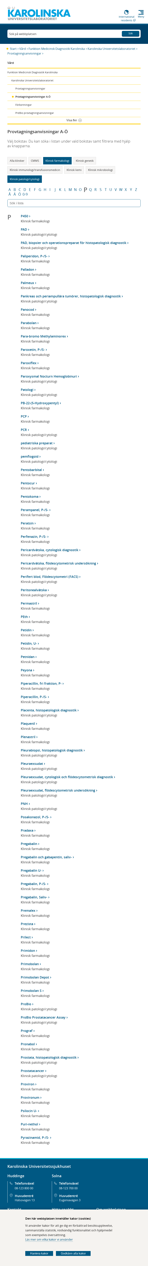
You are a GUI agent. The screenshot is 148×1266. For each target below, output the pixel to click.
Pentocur (28, 483)
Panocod (27, 309)
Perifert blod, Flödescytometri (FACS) (49, 576)
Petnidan (27, 657)
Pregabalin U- (31, 870)
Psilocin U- (29, 1111)
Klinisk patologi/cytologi (25, 179)
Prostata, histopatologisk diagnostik (49, 1057)
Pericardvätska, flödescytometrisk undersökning (58, 563)
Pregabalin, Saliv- (34, 897)
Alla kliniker (17, 160)
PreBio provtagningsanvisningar (34, 113)
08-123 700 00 (68, 1188)
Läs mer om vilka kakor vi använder (49, 1239)
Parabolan (28, 323)
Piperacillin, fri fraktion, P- (41, 683)
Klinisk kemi (74, 170)
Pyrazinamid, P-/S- (35, 1137)
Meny (141, 16)
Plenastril (28, 737)
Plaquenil (28, 723)
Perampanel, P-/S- (34, 510)
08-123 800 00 (24, 1188)
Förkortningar (23, 104)
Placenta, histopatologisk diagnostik (49, 710)
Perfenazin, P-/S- (33, 536)
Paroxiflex (28, 363)
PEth (24, 617)
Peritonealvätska (34, 590)
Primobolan (30, 964)
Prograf (26, 1031)
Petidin (26, 630)
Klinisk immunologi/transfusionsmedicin (35, 170)
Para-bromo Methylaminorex (43, 336)
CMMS (35, 160)
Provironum (30, 1097)
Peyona (26, 670)
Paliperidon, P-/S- (34, 256)
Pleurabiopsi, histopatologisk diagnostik (52, 750)
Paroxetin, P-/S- (33, 349)
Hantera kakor (39, 1253)
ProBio (26, 1004)
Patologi (27, 389)
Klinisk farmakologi (57, 160)
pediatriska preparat (37, 443)
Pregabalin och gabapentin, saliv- (46, 857)
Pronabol (28, 1044)
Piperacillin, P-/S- (34, 697)
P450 (24, 216)
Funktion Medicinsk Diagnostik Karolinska (57, 49)
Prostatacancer (32, 1071)
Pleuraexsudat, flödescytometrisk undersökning (58, 790)
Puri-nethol (29, 1124)
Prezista (27, 924)
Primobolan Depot (35, 977)
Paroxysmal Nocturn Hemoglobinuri (49, 376)
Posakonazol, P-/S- (35, 817)
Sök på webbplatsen (22, 34)
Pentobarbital (31, 470)
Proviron (27, 1084)
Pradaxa (27, 830)
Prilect (26, 937)
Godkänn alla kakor (73, 1253)
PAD (24, 229)
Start (13, 49)
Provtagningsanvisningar (24, 53)
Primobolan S (31, 990)
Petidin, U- (29, 643)
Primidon (28, 950)
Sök (131, 33)
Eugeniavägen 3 (69, 1200)
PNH (24, 803)
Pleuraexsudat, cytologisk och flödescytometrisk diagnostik (67, 777)
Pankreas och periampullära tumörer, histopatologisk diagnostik (71, 296)
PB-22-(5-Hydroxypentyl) (40, 403)
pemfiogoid (29, 456)
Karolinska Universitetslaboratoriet (111, 49)
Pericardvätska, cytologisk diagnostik (49, 550)
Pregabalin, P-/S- (33, 884)
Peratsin (27, 523)
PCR (24, 430)
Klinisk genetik (85, 160)
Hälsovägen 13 (25, 1200)
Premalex (28, 910)
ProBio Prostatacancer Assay (43, 1017)
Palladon (27, 269)
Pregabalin (29, 844)
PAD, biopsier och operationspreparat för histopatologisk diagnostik (73, 243)
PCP (24, 416)
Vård (22, 49)
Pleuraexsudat (32, 763)
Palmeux (27, 283)
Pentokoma (29, 496)
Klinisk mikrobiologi (100, 170)
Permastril (29, 603)
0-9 (25, 194)
